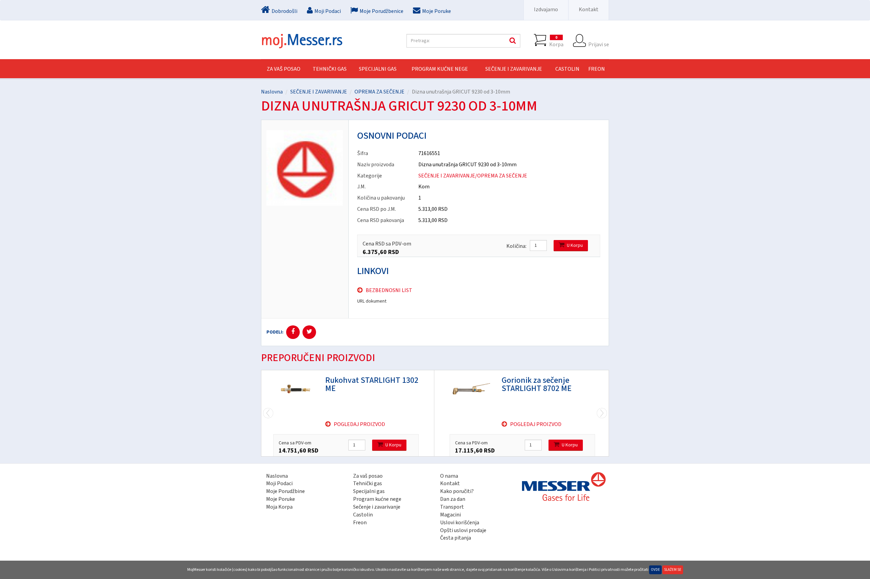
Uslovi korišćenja (459, 522)
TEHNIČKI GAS (330, 69)
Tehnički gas (367, 483)
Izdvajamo (546, 9)
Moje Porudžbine (285, 491)
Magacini (450, 514)
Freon (360, 522)
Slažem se (672, 569)
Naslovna (272, 92)
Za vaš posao (283, 69)
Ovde (655, 569)
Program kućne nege (377, 499)
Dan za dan (452, 499)
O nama (449, 476)
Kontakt (588, 9)
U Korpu (575, 245)
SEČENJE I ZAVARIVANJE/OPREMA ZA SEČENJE (472, 176)
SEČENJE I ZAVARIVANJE (513, 69)
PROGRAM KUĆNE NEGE (440, 69)
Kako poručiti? (457, 491)
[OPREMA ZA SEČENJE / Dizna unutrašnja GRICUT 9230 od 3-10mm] (304, 168)
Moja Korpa (279, 507)
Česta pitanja (455, 538)
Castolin (363, 514)
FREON (596, 69)
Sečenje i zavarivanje (376, 507)
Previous (602, 413)
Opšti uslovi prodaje (463, 530)
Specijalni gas (369, 491)
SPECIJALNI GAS (378, 69)
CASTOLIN (567, 69)
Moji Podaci (279, 483)
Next (268, 413)
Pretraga (512, 41)
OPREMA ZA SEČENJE (379, 92)
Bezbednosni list (389, 290)
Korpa (556, 41)
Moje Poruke (280, 499)
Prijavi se (598, 44)
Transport (452, 507)
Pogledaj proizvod (359, 424)
